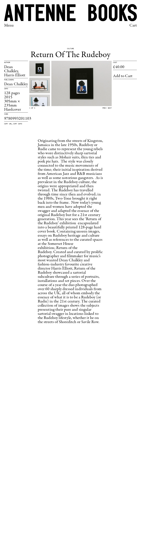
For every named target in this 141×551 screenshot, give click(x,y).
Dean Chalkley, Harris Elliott (14, 71)
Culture (70, 49)
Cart (133, 25)
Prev (104, 108)
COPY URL (8, 124)
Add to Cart (122, 76)
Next (110, 108)
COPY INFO (17, 124)
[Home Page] (70, 12)
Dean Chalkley (16, 84)
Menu (9, 25)
